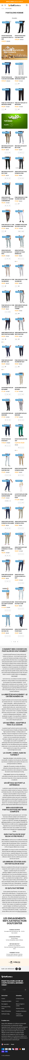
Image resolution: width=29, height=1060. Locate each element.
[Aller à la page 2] (17, 641)
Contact (3, 998)
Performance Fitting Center (5, 1007)
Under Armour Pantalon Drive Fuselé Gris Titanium (21, 307)
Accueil (2, 8)
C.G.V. (17, 1001)
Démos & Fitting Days (6, 1011)
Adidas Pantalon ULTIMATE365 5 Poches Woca (6, 549)
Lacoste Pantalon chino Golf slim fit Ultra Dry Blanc (21, 496)
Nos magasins (4, 1004)
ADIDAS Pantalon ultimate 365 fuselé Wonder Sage (20, 252)
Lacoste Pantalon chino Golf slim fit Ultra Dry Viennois (7, 603)
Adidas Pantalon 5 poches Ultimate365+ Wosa (6, 252)
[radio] (16, 84)
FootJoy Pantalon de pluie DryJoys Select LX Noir (7, 37)
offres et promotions (22, 911)
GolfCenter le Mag (5, 1014)
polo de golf (11, 818)
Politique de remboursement (19, 1014)
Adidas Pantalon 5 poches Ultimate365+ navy (20, 576)
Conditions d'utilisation (21, 1011)
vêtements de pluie (23, 824)
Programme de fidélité (6, 1001)
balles (2, 1030)
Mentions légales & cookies (20, 1004)
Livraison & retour (20, 998)
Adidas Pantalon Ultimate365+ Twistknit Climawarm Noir (7, 199)
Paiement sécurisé (20, 1008)
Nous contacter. (15, 932)
